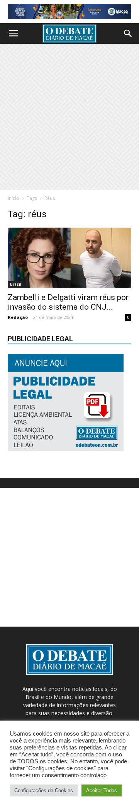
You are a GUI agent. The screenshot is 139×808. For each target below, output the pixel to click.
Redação (18, 317)
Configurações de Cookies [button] (43, 790)
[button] (128, 33)
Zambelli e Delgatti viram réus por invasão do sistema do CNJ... (68, 302)
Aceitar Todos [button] (101, 790)
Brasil (15, 284)
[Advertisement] (69, 117)
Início (13, 198)
